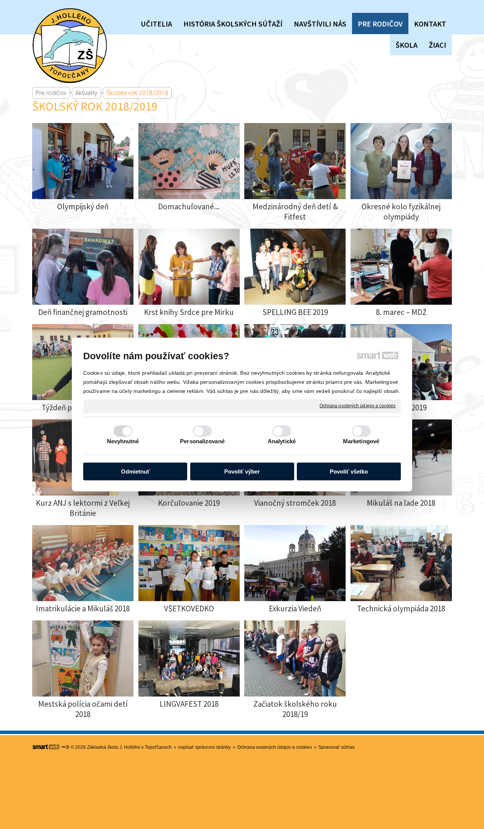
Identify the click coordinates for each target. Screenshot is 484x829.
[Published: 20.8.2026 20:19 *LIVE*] (65, 747)
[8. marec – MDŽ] (401, 267)
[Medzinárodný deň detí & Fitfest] (295, 161)
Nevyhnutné (123, 441)
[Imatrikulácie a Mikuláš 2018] (82, 563)
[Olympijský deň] (82, 161)
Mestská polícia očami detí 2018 (83, 709)
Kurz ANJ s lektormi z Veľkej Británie (83, 508)
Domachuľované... (189, 206)
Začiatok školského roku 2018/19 (295, 709)
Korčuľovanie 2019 (189, 503)
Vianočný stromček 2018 (295, 503)
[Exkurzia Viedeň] (295, 563)
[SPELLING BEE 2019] (295, 267)
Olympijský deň (83, 206)
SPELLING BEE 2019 (295, 312)
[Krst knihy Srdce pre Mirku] (189, 267)
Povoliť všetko (349, 471)
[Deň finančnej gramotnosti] (82, 267)
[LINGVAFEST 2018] (189, 658)
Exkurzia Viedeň (295, 608)
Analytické (282, 441)
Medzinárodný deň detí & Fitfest (296, 211)
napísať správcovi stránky (204, 747)
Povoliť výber (242, 471)
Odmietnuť (135, 471)
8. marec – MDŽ (401, 312)
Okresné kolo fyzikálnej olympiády (401, 211)
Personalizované (202, 441)
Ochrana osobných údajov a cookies (358, 405)
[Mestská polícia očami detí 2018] (82, 658)
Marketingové (361, 441)
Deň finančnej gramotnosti (82, 312)
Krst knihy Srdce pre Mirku (189, 312)
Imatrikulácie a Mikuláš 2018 (83, 608)
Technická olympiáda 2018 (401, 608)
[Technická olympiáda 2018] (401, 563)
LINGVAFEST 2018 (189, 704)
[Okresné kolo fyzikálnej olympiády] (401, 161)
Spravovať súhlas (336, 747)
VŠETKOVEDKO (189, 608)
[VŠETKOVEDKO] (189, 563)
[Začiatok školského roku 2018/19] (295, 658)
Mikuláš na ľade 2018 (401, 503)
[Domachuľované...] (189, 161)
